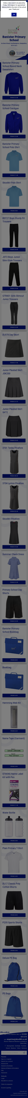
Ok (14, 14)
